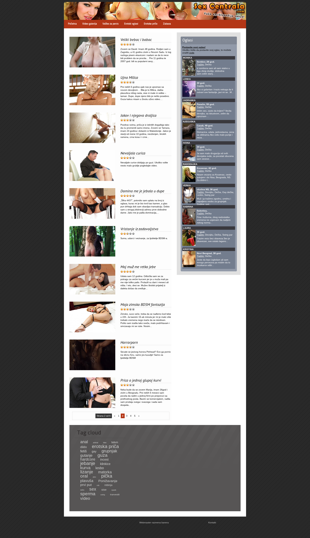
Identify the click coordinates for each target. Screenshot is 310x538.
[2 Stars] (124, 44)
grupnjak (109, 451)
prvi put (86, 485)
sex (92, 489)
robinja (108, 485)
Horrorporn (129, 342)
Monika (187, 57)
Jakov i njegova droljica (138, 115)
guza (103, 455)
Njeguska (189, 121)
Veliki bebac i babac (136, 39)
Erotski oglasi (131, 24)
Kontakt (212, 522)
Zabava (167, 24)
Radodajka (190, 164)
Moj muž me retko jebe (138, 266)
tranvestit (114, 494)
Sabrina (188, 206)
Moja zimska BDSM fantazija (142, 304)
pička (106, 476)
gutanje (86, 455)
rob (98, 485)
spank (113, 490)
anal (84, 441)
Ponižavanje (107, 481)
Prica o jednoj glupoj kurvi (140, 380)
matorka (105, 472)
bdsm (114, 442)
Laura (187, 228)
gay (94, 451)
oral (84, 476)
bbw (104, 443)
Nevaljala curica (132, 153)
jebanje (87, 463)
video (85, 498)
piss (94, 477)
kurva (85, 467)
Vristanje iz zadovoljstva (139, 228)
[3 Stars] (127, 44)
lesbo (99, 468)
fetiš (83, 451)
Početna (72, 24)
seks (82, 490)
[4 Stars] (130, 44)
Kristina (188, 249)
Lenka (187, 79)
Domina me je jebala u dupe (142, 190)
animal (95, 443)
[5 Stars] (133, 44)
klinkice (105, 464)
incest (104, 459)
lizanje (86, 471)
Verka (187, 185)
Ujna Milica (129, 77)
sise (103, 489)
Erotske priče (150, 24)
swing (102, 495)
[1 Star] (121, 44)
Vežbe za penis (111, 24)
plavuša (86, 481)
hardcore (87, 459)
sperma (87, 493)
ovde (191, 52)
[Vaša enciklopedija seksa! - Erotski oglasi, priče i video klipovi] (155, 17)
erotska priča (105, 446)
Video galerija (89, 24)
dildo (83, 447)
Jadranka (189, 100)
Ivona (186, 143)
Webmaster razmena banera (154, 522)
